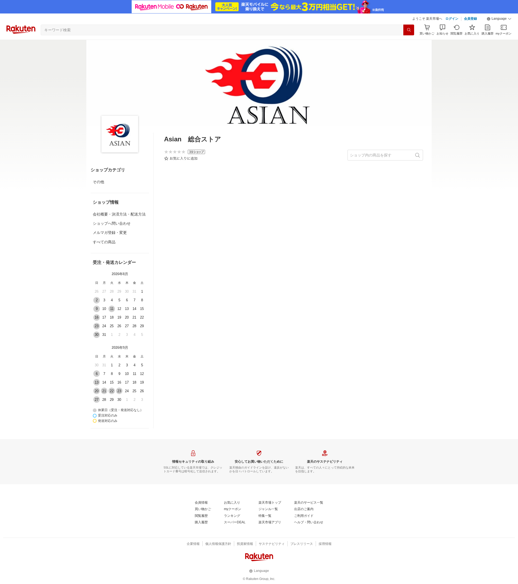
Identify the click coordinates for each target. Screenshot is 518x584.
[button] (499, 19)
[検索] (408, 30)
